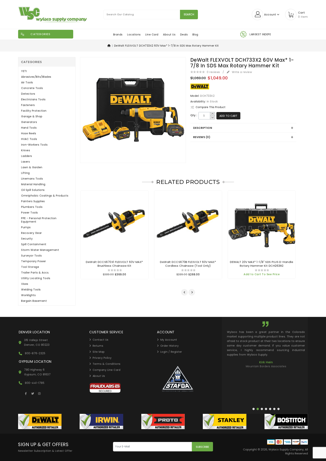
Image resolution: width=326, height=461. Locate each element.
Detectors (28, 94)
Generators (29, 122)
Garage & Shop (31, 116)
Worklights (28, 295)
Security (27, 238)
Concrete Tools (32, 88)
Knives (25, 150)
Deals (184, 34)
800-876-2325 (35, 353)
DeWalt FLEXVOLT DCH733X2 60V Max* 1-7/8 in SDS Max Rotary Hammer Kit (166, 46)
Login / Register (171, 352)
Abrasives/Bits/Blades (36, 77)
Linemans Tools (32, 179)
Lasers (25, 162)
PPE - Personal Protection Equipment (39, 220)
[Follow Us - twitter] (32, 393)
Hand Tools (29, 128)
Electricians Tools (33, 99)
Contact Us (100, 340)
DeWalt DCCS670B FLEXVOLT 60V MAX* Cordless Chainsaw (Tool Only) (188, 264)
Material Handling (33, 184)
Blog (195, 34)
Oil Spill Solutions (33, 190)
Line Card (151, 34)
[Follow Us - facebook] (26, 393)
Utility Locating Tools (35, 278)
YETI (24, 71)
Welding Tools (31, 289)
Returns (98, 346)
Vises (24, 284)
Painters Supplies (33, 201)
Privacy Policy (102, 358)
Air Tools (27, 82)
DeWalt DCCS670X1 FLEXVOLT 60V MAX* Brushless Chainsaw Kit (114, 264)
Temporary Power (33, 261)
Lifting (25, 173)
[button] (184, 292)
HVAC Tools (29, 139)
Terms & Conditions (107, 364)
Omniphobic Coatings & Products (44, 195)
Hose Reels (28, 133)
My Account (168, 340)
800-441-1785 (34, 383)
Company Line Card (107, 370)
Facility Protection (34, 111)
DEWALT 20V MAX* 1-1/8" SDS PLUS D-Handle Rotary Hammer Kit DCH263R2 (261, 264)
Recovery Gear (31, 233)
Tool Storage (30, 267)
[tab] (243, 127)
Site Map (99, 352)
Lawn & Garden (31, 167)
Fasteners (28, 105)
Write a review (241, 72)
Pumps (26, 227)
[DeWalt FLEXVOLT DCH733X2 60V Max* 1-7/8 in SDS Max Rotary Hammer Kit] (133, 111)
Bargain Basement (34, 301)
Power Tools (29, 212)
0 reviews (213, 72)
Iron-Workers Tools (34, 145)
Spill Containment (33, 244)
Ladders (26, 156)
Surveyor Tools (31, 255)
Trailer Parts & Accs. (35, 272)
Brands (118, 34)
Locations (134, 34)
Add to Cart (228, 116)
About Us (169, 34)
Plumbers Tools (31, 207)
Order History (169, 346)
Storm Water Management (40, 250)
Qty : (193, 115)
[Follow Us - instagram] (39, 393)
